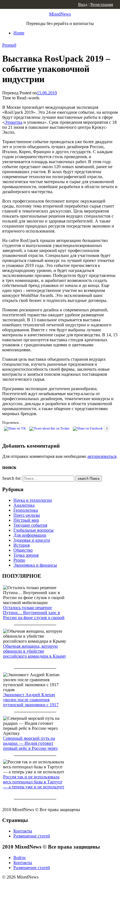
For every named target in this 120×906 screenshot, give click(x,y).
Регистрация (101, 4)
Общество (23, 550)
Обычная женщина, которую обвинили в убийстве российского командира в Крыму (34, 651)
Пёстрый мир (26, 520)
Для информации (29, 535)
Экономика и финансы (35, 565)
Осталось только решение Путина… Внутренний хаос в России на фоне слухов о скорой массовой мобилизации (33, 615)
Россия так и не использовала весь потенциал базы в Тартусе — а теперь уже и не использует (33, 781)
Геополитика (25, 510)
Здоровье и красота (31, 540)
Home (18, 33)
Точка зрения (26, 555)
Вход (82, 4)
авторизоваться (101, 456)
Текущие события (30, 525)
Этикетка (13, 122)
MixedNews (60, 14)
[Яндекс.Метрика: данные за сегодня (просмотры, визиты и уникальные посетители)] (46, 886)
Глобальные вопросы (33, 530)
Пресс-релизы (26, 515)
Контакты (22, 831)
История (21, 545)
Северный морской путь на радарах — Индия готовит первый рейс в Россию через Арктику (30, 746)
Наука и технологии (32, 500)
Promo (8, 45)
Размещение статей (31, 836)
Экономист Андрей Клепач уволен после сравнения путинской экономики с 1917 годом (31, 702)
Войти (19, 857)
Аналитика (24, 505)
